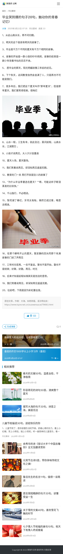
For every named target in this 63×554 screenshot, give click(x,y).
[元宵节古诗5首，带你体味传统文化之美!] (12, 465)
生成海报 (10, 326)
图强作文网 (31, 550)
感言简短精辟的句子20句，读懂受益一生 (40, 495)
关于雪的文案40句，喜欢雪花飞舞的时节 (41, 512)
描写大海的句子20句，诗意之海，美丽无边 (39, 408)
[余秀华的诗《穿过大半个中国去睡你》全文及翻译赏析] (12, 448)
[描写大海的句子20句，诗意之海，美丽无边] (12, 411)
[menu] (58, 3)
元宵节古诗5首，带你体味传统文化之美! (41, 462)
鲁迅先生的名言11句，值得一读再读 (41, 479)
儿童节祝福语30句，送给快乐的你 (21, 423)
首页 (4, 11)
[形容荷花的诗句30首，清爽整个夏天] (12, 395)
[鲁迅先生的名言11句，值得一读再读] (12, 481)
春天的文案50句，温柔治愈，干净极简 (40, 375)
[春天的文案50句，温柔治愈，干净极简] (12, 378)
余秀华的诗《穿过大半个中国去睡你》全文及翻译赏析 (41, 445)
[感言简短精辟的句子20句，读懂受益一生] (12, 498)
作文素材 (33, 28)
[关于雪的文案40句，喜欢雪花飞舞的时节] (12, 514)
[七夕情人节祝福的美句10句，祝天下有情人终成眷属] (12, 531)
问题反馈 (47, 550)
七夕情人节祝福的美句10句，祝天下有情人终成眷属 (42, 528)
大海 (4, 28)
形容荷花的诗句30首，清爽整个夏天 (41, 392)
